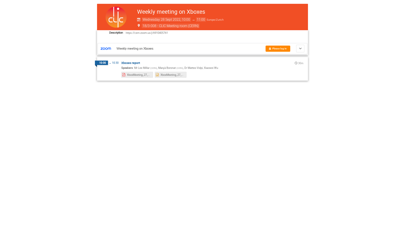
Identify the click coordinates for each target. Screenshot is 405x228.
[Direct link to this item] (143, 63)
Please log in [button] (279, 48)
